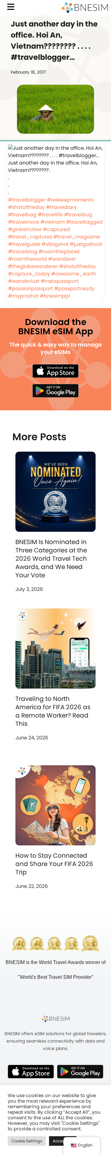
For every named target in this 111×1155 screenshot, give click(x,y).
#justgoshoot (86, 244)
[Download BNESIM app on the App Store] (55, 371)
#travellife (50, 214)
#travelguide (24, 244)
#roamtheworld (27, 258)
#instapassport (60, 281)
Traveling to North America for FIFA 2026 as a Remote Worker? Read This (52, 711)
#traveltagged (84, 222)
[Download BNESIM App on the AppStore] (31, 1071)
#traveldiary (61, 207)
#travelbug (78, 214)
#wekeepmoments (70, 199)
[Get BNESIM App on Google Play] (80, 1071)
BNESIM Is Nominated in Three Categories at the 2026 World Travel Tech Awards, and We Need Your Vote (51, 559)
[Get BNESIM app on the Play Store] (55, 391)
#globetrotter (25, 229)
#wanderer (62, 258)
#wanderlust (23, 281)
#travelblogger (27, 199)
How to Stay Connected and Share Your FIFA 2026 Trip (54, 863)
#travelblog (22, 251)
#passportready (74, 288)
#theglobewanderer (33, 266)
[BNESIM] (55, 1018)
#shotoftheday (26, 207)
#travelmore (23, 222)
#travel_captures (30, 236)
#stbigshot (55, 244)
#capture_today (29, 273)
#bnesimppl (55, 295)
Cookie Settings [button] (26, 1141)
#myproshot (23, 295)
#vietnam (52, 222)
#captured (56, 229)
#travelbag (22, 214)
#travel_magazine (76, 236)
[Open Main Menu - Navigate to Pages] (11, 7)
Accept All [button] (63, 1141)
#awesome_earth (73, 273)
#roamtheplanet (59, 251)
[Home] (85, 7)
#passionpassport (30, 288)
